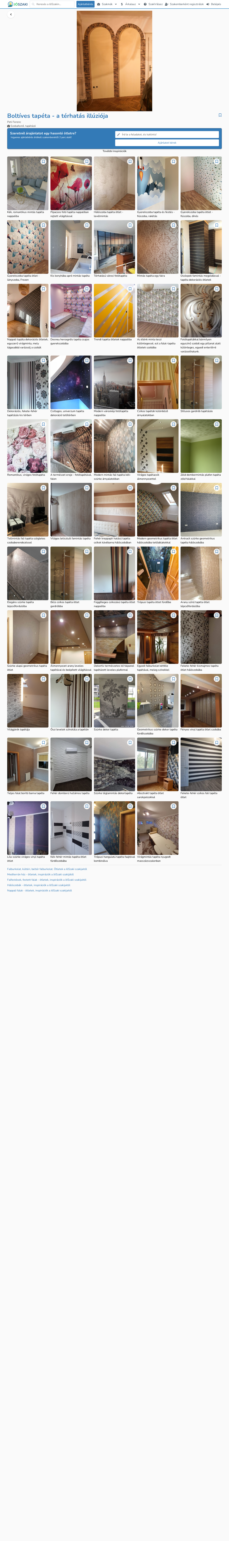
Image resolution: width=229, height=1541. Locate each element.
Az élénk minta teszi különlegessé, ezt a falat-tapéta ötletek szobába (156, 343)
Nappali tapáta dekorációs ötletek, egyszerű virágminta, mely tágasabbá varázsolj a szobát (27, 343)
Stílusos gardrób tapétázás (197, 411)
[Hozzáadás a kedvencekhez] (220, 115)
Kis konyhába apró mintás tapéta (70, 276)
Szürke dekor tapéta (106, 729)
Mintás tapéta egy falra (151, 276)
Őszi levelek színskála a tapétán (69, 729)
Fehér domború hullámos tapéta (69, 793)
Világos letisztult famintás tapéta (70, 538)
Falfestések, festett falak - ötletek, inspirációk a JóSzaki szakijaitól (46, 880)
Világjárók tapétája (18, 729)
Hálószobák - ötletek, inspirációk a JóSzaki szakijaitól (38, 885)
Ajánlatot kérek (167, 143)
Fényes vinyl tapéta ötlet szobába (201, 729)
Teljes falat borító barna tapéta (25, 793)
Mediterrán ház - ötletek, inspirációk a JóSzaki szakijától (40, 874)
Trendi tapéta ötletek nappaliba (113, 339)
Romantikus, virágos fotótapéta (26, 475)
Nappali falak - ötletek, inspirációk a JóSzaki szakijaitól (39, 890)
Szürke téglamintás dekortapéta (113, 793)
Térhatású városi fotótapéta (110, 276)
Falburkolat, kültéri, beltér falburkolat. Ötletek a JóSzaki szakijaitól (47, 869)
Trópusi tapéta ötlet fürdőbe (154, 602)
